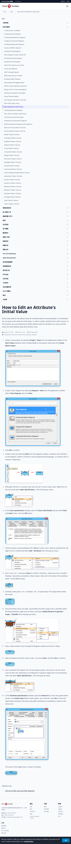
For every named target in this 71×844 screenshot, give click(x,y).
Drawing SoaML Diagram (12, 79)
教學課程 (60, 814)
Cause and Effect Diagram (12, 48)
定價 (31, 814)
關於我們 (3, 825)
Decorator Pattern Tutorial (13, 159)
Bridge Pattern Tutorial (11, 155)
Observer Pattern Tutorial (12, 183)
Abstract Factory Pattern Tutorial (15, 128)
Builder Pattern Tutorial (11, 134)
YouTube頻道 (5, 830)
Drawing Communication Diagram (15, 121)
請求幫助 (46, 809)
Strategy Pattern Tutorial (12, 197)
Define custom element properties (15, 86)
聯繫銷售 (63, 1)
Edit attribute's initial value (13, 107)
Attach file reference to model (14, 65)
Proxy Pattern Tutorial (11, 148)
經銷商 (68, 1)
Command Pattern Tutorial (13, 169)
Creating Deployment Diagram (14, 44)
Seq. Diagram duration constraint (15, 100)
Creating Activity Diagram (12, 34)
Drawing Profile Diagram (12, 62)
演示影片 (60, 811)
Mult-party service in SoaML (13, 76)
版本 (31, 809)
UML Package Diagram (11, 72)
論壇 (45, 806)
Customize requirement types (14, 117)
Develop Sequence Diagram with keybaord (18, 124)
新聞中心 (3, 828)
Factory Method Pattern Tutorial (14, 131)
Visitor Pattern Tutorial (11, 204)
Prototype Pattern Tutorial (12, 138)
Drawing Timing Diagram (12, 51)
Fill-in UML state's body (11, 103)
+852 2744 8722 (11, 813)
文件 (59, 816)
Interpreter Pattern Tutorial (13, 176)
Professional (21, 334)
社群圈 (60, 806)
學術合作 (3, 833)
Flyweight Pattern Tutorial (12, 162)
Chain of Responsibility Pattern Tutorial (17, 173)
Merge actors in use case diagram (15, 89)
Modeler (34, 334)
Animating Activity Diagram (13, 58)
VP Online (17, 1)
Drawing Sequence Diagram (13, 110)
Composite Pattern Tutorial (13, 152)
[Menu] (67, 6)
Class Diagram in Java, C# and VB (14, 55)
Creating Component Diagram (14, 41)
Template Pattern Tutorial (12, 193)
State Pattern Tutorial (11, 200)
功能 (4, 11)
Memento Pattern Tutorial (12, 186)
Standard (28, 334)
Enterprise (14, 334)
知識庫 (60, 809)
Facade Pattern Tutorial (11, 166)
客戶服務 (46, 811)
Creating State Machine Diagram (15, 37)
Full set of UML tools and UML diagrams (20, 791)
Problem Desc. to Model (12, 30)
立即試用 (32, 811)
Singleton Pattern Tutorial (12, 141)
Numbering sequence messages (14, 93)
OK (66, 840)
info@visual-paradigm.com (15, 817)
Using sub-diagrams (10, 69)
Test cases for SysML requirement (15, 114)
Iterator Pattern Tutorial (12, 180)
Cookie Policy (29, 841)
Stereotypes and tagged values (14, 82)
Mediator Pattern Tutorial (12, 190)
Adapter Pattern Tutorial (12, 145)
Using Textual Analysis (11, 96)
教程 (11, 11)
